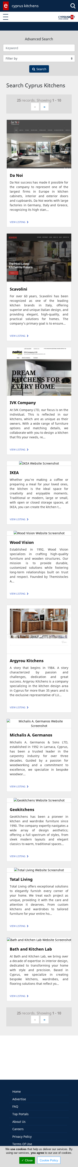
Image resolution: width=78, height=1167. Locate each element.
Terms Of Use (22, 1144)
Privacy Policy (22, 1136)
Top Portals (20, 1114)
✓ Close (27, 1160)
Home (16, 1091)
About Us (19, 1122)
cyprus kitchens (25, 5)
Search (41, 69)
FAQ (15, 1106)
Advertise (19, 1099)
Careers (18, 1129)
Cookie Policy (49, 1160)
